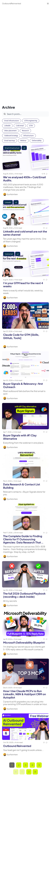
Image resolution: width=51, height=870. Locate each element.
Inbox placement (10, 130)
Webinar (23, 140)
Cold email (20, 125)
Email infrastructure (11, 121)
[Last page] (35, 771)
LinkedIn (7, 125)
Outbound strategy (11, 135)
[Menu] (48, 3)
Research (25, 130)
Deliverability (36, 140)
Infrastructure (28, 135)
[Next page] (29, 771)
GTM (31, 125)
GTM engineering (30, 121)
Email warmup (9, 140)
